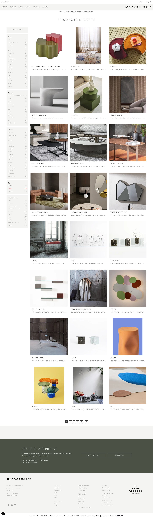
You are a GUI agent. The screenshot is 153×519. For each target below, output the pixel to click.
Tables (55, 495)
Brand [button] (10, 37)
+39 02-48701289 (93, 455)
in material (11, 157)
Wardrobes (80, 504)
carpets (10, 98)
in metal (10, 160)
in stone (10, 165)
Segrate (10, 225)
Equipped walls (57, 490)
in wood (10, 171)
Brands (28, 7)
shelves (10, 115)
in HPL (10, 143)
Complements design (88, 11)
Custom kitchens (106, 490)
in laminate (11, 146)
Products (13, 7)
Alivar (9, 39)
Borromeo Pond (12, 206)
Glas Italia (10, 61)
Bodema (10, 45)
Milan (9, 217)
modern (10, 191)
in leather (10, 149)
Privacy (93, 516)
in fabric (10, 138)
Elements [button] (10, 93)
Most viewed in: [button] (12, 198)
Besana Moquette (12, 42)
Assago (10, 203)
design (10, 188)
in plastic (10, 162)
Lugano (10, 214)
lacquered (11, 173)
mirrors (10, 109)
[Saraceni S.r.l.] (138, 7)
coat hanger (11, 104)
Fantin (9, 56)
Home (61, 11)
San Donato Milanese (13, 222)
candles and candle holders (16, 95)
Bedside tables (81, 499)
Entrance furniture (82, 490)
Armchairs (56, 506)
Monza (10, 220)
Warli (9, 83)
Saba (9, 75)
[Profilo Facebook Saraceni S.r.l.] (146, 1)
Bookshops (56, 488)
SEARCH (6, 2)
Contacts (45, 7)
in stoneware (11, 168)
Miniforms (11, 67)
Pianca (10, 70)
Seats (55, 497)
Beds (79, 496)
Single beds (81, 501)
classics (10, 185)
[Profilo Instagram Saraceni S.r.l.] (148, 1)
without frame (12, 176)
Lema (9, 64)
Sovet (9, 78)
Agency (21, 7)
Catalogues (36, 7)
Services (4, 7)
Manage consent (105, 516)
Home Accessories (68, 11)
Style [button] (9, 183)
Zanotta (10, 86)
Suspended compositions (84, 485)
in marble (10, 154)
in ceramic (11, 132)
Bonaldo (10, 50)
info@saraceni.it (119, 455)
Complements (78, 11)
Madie (55, 492)
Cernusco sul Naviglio (14, 209)
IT (139, 2)
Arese (9, 200)
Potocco (10, 72)
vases (9, 120)
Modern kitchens (106, 488)
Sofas (55, 503)
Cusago (10, 211)
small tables (11, 117)
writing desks (12, 123)
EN (142, 2)
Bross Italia (11, 53)
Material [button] (10, 130)
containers (11, 106)
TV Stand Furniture (82, 488)
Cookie (97, 516)
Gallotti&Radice (12, 59)
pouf (9, 112)
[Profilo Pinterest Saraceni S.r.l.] (151, 1)
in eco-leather (12, 135)
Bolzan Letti (11, 48)
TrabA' (10, 81)
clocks (10, 101)
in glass (10, 140)
